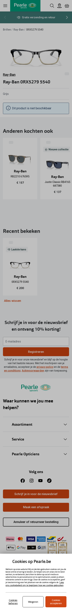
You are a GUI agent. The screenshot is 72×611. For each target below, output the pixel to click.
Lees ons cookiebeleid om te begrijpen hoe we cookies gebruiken (35, 584)
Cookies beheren (13, 602)
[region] (36, 582)
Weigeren (33, 601)
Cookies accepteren (56, 602)
